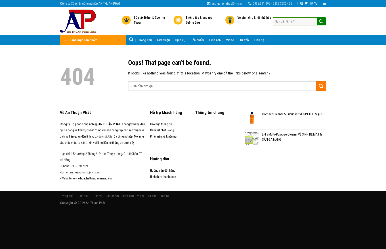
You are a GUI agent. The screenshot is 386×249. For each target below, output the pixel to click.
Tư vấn (244, 40)
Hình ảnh (215, 40)
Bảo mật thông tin (161, 124)
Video (230, 40)
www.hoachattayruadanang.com (93, 178)
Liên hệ (259, 40)
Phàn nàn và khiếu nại (163, 136)
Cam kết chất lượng (162, 130)
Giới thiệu (163, 40)
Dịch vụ (180, 40)
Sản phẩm (197, 40)
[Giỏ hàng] (324, 3)
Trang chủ (145, 40)
